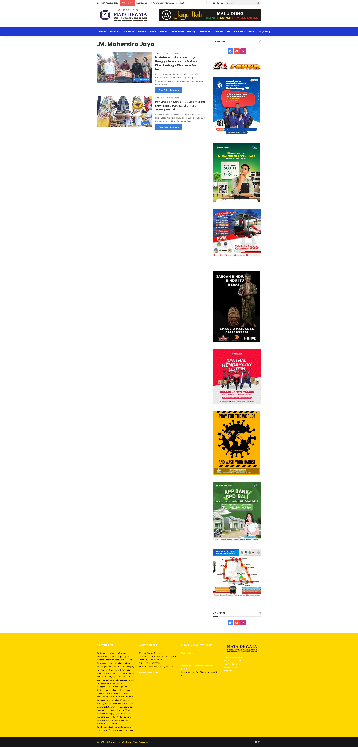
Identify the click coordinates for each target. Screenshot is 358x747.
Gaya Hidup (264, 31)
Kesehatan (205, 31)
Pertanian (218, 31)
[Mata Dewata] (123, 15)
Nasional (114, 31)
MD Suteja (161, 54)
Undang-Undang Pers (232, 657)
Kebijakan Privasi (230, 667)
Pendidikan (176, 31)
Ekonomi (142, 31)
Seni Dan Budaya (235, 31)
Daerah (102, 31)
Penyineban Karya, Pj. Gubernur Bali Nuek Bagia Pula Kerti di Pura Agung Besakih (180, 105)
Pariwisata (129, 31)
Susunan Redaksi (188, 653)
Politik (153, 31)
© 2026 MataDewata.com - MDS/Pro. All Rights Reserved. (122, 742)
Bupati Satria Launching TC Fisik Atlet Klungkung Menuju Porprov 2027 (167, 3)
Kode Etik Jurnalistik (232, 664)
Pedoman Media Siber (232, 660)
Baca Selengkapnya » (169, 90)
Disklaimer (227, 671)
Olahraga (191, 31)
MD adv (251, 31)
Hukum (163, 31)
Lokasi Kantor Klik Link (148, 673)
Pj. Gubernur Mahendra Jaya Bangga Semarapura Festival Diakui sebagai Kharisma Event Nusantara (177, 63)
